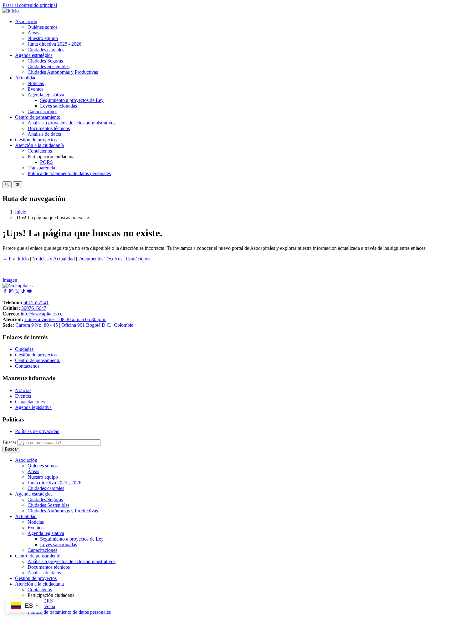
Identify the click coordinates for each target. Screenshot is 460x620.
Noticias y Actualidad (53, 258)
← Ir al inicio (16, 258)
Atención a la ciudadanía (39, 145)
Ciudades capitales (46, 49)
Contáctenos (40, 151)
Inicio (20, 211)
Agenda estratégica (34, 55)
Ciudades (24, 349)
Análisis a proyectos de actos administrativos (71, 122)
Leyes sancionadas (58, 105)
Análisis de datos (44, 134)
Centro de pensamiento (37, 117)
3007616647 (33, 308)
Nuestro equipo (43, 38)
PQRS (46, 162)
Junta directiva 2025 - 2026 (54, 44)
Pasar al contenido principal (30, 5)
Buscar (9, 442)
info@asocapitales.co (42, 313)
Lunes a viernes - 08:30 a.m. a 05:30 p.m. (65, 319)
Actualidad (26, 77)
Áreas (33, 32)
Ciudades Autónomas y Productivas (63, 72)
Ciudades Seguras (45, 60)
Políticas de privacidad (37, 431)
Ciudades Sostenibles (48, 66)
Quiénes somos (43, 27)
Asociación (26, 21)
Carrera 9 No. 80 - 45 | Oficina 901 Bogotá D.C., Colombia (74, 325)
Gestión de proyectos (36, 139)
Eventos (35, 89)
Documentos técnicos (49, 128)
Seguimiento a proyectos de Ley (72, 100)
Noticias (36, 83)
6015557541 (36, 302)
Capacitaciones (42, 111)
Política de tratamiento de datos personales (69, 173)
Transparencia (41, 167)
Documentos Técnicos (100, 258)
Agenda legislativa (46, 94)
